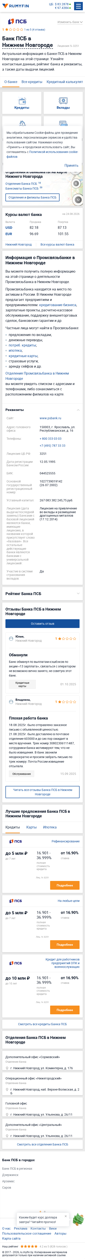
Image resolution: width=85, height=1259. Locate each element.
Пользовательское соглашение (26, 1233)
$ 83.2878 (62, 4)
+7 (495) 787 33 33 (52, 446)
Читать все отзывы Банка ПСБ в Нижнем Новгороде (42, 792)
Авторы (60, 1233)
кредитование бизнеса (57, 304)
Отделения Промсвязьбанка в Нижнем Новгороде (37, 376)
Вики (53, 1228)
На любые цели (69, 901)
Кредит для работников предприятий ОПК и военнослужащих (63, 963)
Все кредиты (32, 81)
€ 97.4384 (62, 8)
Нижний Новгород (18, 244)
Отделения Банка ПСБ (23, 184)
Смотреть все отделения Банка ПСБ (42, 1144)
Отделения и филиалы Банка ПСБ (32, 197)
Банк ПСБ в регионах (17, 1169)
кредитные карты (23, 356)
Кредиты (12, 827)
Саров (6, 1187)
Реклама (20, 1228)
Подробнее (65, 885)
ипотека (15, 350)
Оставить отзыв (42, 623)
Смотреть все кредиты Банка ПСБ (42, 1024)
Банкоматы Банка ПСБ (23, 188)
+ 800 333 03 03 (50, 439)
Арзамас (8, 1181)
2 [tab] (44, 1211)
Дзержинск (10, 1175)
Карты (31, 827)
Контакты (38, 1228)
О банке (10, 81)
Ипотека (50, 827)
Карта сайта (11, 1238)
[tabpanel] (40, 1175)
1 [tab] (40, 1211)
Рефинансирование (66, 841)
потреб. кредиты (22, 345)
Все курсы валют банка (57, 244)
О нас (6, 1228)
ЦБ (51, 4)
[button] (42, 409)
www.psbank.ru (50, 418)
